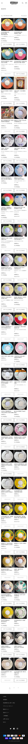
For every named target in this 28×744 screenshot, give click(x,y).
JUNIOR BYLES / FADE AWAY (19, 621)
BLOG (4, 722)
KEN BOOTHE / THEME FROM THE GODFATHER (20, 517)
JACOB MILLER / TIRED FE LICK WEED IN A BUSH (7, 517)
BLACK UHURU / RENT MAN (6, 91)
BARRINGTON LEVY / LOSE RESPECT (19, 239)
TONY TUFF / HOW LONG (7, 356)
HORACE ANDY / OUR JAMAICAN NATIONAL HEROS (6, 465)
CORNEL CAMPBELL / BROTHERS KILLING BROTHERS (6, 208)
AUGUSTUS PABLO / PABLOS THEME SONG (6, 595)
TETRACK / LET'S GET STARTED (19, 595)
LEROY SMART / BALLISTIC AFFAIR (19, 647)
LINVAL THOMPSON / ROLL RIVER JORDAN (6, 178)
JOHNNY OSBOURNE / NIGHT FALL (6, 298)
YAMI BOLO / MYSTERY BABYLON (20, 327)
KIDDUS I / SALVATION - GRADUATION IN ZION (7, 544)
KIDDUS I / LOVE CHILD (20, 543)
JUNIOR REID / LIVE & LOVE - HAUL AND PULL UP (7, 438)
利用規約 (5, 699)
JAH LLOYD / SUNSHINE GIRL (20, 382)
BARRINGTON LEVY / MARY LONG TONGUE (6, 268)
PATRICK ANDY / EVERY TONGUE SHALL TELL (20, 438)
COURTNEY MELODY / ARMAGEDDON (19, 357)
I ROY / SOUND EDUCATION (5, 149)
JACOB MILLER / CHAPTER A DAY (18, 491)
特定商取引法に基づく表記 (9, 702)
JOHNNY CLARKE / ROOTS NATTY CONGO (6, 491)
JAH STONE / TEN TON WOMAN (19, 149)
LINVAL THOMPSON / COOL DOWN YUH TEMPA (7, 412)
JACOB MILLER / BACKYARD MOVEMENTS (5, 33)
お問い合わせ (6, 719)
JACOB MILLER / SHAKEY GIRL (18, 33)
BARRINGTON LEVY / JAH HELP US (19, 268)
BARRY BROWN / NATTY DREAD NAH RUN (20, 298)
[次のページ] (18, 687)
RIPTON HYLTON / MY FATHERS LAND (19, 208)
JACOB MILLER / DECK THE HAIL (20, 672)
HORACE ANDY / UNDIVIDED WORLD (19, 178)
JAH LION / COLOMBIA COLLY (19, 91)
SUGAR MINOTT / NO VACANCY (6, 672)
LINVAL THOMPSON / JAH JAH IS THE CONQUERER (20, 464)
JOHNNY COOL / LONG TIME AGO (6, 239)
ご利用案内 (5, 715)
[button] (2, 3)
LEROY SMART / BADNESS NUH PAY (6, 647)
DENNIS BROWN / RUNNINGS (5, 621)
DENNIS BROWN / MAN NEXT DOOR (7, 62)
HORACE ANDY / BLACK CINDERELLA (20, 121)
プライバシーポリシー (8, 706)
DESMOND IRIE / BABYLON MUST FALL (6, 570)
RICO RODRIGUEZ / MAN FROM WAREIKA (7, 121)
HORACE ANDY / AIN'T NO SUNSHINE (6, 382)
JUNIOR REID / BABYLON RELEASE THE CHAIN (20, 62)
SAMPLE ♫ (3, 38)
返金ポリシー (6, 712)
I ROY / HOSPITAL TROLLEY (18, 570)
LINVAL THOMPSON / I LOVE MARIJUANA (6, 327)
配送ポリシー (6, 709)
